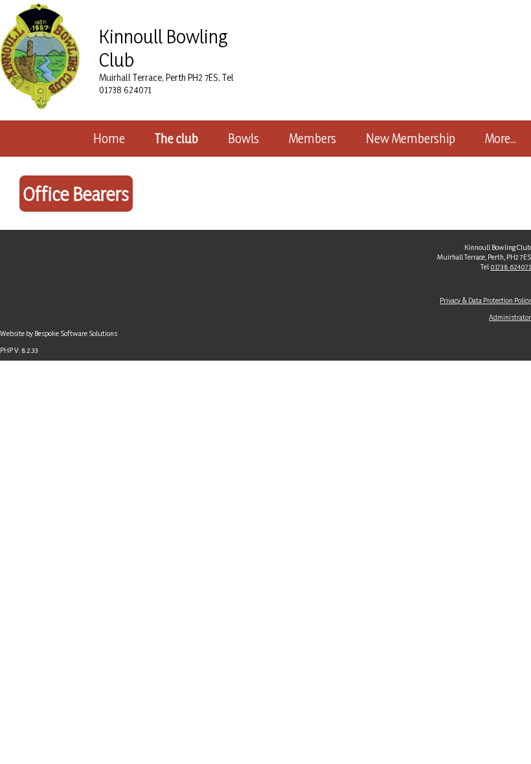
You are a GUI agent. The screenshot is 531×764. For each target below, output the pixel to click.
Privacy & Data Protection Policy (485, 300)
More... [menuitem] (500, 138)
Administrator (510, 317)
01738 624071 (510, 266)
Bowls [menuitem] (243, 138)
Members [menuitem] (312, 138)
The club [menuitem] (176, 138)
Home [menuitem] (109, 138)
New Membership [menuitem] (410, 138)
